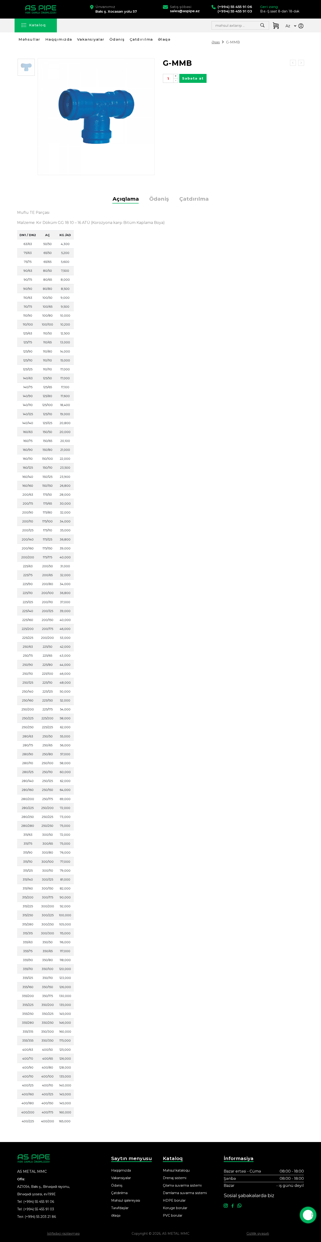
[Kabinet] (302, 26)
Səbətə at (193, 78)
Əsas (215, 42)
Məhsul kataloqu (176, 1170)
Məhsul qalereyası (125, 1200)
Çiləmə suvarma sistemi (182, 1185)
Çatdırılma (141, 39)
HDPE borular (174, 1200)
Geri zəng (269, 6)
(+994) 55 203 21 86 (40, 1217)
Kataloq (37, 25)
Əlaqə (164, 39)
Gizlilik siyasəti (258, 1233)
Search (251, 26)
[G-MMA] (301, 63)
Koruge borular (175, 1208)
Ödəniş (117, 39)
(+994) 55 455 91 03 (38, 1209)
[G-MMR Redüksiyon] (293, 63)
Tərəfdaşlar (120, 1208)
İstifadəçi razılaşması (63, 1233)
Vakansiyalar (91, 39)
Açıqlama (126, 199)
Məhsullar (29, 39)
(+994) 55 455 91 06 (38, 1202)
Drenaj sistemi (174, 1178)
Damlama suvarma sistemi (185, 1193)
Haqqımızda (58, 39)
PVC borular (172, 1215)
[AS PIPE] (41, 9)
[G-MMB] (26, 67)
